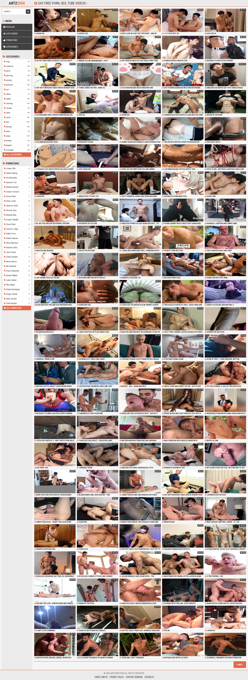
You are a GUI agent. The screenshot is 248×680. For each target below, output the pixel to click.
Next (240, 664)
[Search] (28, 11)
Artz (17, 3)
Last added (12, 33)
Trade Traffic (101, 677)
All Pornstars (13, 308)
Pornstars (11, 40)
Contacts (149, 677)
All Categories (14, 154)
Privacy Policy (117, 677)
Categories (12, 46)
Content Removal (134, 677)
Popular (9, 27)
